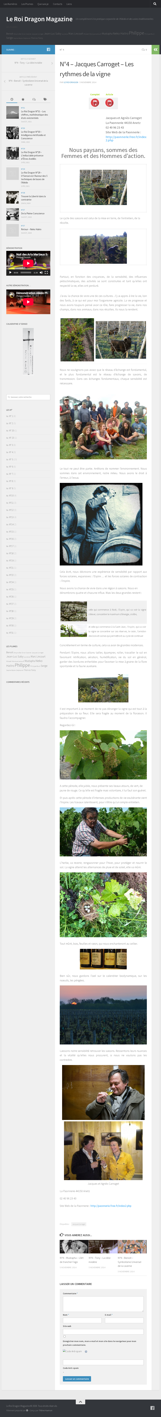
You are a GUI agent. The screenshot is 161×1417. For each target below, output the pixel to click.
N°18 (11, 553)
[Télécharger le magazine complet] (95, 106)
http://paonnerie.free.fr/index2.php (126, 138)
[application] (28, 263)
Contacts (57, 3)
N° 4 (62, 49)
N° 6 (11, 466)
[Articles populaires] (22, 99)
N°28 (23, 193)
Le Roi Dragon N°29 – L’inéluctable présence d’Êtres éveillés (32, 155)
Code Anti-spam (71, 1368)
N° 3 (11, 444)
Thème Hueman (45, 1410)
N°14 (11, 524)
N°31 (23, 108)
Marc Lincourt (75, 33)
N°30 (23, 128)
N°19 (11, 560)
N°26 (11, 596)
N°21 (11, 567)
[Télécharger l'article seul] (109, 106)
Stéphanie (26, 38)
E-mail (109, 1314)
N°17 (11, 546)
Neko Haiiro (120, 33)
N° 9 (11, 488)
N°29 (23, 148)
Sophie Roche (18, 38)
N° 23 (11, 437)
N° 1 (11, 416)
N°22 (11, 574)
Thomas (34, 38)
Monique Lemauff (95, 34)
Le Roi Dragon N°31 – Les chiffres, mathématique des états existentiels (34, 114)
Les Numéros (10, 3)
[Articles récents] (11, 99)
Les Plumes (27, 3)
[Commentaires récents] (33, 99)
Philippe (136, 33)
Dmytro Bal (17, 34)
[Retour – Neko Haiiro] (12, 230)
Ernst (24, 34)
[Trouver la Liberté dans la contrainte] (12, 197)
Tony (40, 37)
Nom (66, 1314)
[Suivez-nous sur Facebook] (48, 49)
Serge (9, 38)
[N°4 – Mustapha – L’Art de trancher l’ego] (74, 1247)
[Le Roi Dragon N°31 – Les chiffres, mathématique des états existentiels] (12, 112)
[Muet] (41, 272)
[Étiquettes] (44, 99)
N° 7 (11, 473)
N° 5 (11, 459)
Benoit (9, 33)
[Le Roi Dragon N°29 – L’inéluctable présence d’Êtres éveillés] (12, 153)
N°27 (23, 210)
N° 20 (11, 430)
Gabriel (28, 34)
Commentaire (70, 1293)
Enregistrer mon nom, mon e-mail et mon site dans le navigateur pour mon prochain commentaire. (99, 1343)
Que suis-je (43, 3)
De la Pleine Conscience (32, 213)
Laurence (65, 34)
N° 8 (11, 481)
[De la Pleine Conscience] (12, 214)
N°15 (11, 531)
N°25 (11, 589)
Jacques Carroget (38, 34)
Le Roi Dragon (71, 82)
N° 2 (11, 423)
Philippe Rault (149, 34)
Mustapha (107, 33)
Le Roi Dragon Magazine (39, 19)
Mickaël (86, 34)
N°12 (11, 509)
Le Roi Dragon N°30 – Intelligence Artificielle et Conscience (33, 135)
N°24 (11, 582)
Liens (69, 3)
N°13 (11, 517)
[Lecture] (10, 272)
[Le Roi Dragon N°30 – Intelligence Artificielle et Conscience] (12, 133)
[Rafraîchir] (86, 1351)
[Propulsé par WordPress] (27, 1410)
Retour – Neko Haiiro (31, 229)
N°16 (11, 538)
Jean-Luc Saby (52, 33)
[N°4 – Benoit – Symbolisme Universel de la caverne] (132, 1247)
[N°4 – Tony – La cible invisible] (103, 1247)
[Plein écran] (46, 272)
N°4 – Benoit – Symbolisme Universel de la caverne (129, 1262)
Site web (67, 1326)
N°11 (11, 502)
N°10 (11, 495)
